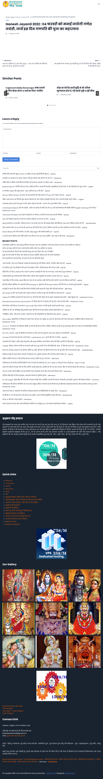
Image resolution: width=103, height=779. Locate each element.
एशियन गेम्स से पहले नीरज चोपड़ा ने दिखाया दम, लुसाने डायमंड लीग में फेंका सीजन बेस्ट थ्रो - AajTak (37, 354)
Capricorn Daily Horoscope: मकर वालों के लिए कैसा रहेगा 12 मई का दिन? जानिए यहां (25, 90)
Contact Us (9, 483)
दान (6, 494)
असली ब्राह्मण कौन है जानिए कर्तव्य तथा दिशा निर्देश (23, 500)
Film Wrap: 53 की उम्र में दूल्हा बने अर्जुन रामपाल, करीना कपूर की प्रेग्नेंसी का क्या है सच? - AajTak (36, 293)
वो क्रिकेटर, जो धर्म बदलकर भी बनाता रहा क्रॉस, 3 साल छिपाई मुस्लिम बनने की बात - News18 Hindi (37, 395)
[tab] (47, 105)
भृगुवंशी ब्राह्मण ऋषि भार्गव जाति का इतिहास (20, 497)
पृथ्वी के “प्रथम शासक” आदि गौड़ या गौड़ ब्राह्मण (21, 502)
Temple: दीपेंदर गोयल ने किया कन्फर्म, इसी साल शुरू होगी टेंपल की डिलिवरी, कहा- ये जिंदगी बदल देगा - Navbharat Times (45, 346)
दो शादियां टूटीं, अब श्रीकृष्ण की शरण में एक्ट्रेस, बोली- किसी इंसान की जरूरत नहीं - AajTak (33, 267)
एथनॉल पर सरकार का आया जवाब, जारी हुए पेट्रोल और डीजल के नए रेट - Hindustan (31, 178)
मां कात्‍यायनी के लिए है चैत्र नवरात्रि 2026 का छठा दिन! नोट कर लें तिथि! (28, 252)
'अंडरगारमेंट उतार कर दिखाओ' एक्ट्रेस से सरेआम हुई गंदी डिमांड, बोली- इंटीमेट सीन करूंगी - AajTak (36, 263)
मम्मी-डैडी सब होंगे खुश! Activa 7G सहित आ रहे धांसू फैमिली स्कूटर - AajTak (29, 174)
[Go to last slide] (5, 93)
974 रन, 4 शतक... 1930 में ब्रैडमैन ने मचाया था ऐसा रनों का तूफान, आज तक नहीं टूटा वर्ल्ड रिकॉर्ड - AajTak (39, 333)
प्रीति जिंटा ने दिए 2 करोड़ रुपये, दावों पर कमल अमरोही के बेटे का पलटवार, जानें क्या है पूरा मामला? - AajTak (40, 272)
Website (73, 153)
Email (38, 153)
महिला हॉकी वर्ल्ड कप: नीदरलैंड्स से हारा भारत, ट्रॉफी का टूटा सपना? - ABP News (30, 358)
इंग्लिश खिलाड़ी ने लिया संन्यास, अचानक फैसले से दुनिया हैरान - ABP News (28, 375)
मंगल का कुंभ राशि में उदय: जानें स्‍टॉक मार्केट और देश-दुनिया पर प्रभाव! (27, 248)
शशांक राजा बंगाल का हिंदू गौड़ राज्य (18, 516)
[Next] (97, 93)
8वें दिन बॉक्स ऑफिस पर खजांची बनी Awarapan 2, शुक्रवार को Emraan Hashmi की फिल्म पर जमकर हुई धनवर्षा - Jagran (45, 284)
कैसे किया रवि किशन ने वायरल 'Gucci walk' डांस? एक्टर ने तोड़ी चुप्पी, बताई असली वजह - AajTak (36, 306)
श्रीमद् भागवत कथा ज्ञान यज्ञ (28, 762)
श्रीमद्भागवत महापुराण (87, 759)
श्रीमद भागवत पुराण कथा (68, 759)
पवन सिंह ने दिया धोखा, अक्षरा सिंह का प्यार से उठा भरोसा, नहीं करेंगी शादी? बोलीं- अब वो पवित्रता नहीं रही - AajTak (42, 280)
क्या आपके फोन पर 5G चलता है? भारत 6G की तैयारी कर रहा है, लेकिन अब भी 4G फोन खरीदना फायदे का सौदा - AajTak (44, 227)
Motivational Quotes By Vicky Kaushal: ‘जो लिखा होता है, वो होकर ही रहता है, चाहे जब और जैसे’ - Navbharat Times (42, 301)
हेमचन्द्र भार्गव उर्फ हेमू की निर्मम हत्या (18, 511)
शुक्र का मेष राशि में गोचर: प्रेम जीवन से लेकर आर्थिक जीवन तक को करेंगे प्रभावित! (31, 255)
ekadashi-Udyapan (12, 524)
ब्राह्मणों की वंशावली (12, 505)
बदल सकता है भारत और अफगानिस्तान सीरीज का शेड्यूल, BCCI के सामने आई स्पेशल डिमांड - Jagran (37, 404)
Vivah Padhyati (7, 713)
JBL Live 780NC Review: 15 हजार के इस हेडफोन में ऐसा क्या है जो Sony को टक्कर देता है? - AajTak (36, 195)
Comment (7, 129)
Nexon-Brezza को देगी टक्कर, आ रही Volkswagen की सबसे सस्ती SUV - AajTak (30, 232)
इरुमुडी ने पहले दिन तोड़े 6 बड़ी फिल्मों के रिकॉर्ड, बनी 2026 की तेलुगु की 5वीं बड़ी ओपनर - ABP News (37, 289)
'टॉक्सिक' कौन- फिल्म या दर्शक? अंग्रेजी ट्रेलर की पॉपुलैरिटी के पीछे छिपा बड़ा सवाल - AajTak (34, 314)
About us (8, 481)
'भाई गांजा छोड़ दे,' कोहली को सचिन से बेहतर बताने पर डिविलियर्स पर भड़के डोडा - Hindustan (34, 391)
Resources (9, 489)
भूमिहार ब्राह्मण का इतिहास (15, 513)
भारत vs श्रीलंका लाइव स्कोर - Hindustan (17, 399)
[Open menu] (99, 4)
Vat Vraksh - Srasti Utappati (12, 711)
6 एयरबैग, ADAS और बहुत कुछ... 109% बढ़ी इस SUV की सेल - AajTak (26, 191)
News (7, 20)
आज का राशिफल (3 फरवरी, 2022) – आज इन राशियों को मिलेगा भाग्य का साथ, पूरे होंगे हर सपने (24, 63)
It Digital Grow (70, 773)
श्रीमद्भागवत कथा (51, 759)
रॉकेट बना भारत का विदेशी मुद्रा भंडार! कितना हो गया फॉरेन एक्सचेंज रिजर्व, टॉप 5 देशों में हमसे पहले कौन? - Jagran (43, 199)
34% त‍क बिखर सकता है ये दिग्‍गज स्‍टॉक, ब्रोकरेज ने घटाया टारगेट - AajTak (28, 219)
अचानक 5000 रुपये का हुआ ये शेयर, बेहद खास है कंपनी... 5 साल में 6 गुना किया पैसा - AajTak (35, 203)
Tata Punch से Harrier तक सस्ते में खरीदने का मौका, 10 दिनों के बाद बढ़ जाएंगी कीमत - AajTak (35, 215)
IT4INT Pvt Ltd (50, 773)
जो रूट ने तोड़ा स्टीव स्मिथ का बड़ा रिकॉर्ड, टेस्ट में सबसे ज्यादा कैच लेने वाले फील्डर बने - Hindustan (36, 371)
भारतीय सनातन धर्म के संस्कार (16, 519)
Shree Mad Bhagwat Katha (12, 759)
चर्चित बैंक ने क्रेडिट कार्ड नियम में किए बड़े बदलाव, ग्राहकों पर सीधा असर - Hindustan (32, 182)
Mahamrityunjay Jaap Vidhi (12, 706)
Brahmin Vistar (10, 521)
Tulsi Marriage (7, 708)
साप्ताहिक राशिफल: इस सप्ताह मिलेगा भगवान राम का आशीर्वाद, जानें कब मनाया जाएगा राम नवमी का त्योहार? (41, 245)
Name (5, 153)
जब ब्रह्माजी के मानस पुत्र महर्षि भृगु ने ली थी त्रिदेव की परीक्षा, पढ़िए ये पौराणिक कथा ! (77, 63)
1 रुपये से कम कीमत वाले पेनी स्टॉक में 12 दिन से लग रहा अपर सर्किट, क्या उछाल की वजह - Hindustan (38, 236)
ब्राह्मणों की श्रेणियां (12, 508)
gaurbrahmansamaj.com (16, 736)
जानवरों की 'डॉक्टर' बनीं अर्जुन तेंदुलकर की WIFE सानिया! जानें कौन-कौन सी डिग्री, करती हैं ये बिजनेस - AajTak (41, 341)
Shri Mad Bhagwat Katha (33, 759)
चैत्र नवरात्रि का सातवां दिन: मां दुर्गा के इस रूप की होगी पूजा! (23, 258)
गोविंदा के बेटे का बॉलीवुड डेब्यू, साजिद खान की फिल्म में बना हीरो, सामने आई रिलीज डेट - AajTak (36, 310)
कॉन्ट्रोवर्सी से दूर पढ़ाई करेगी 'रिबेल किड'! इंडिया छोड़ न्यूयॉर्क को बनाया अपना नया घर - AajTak (35, 276)
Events (7, 486)
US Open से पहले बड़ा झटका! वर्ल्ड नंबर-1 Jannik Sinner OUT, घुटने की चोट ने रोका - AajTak (34, 337)
